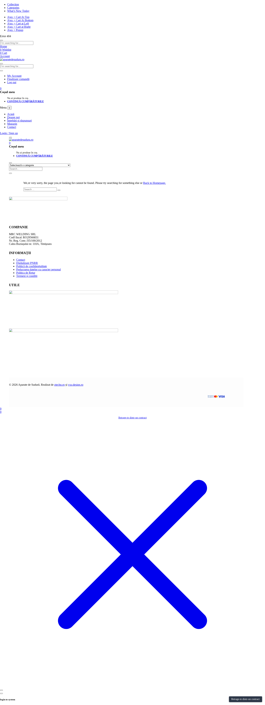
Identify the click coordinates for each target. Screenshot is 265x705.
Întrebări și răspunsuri (19, 120)
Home (3, 46)
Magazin (12, 123)
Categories (13, 7)
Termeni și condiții (26, 275)
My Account (14, 75)
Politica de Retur (25, 272)
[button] (0, 88)
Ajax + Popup (15, 30)
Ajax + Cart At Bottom (20, 20)
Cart (3, 52)
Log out (11, 82)
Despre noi (13, 117)
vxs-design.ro (75, 384)
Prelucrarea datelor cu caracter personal (38, 269)
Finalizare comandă (18, 79)
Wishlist (5, 49)
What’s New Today (18, 10)
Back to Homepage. (154, 182)
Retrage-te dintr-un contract (132, 417)
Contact (11, 127)
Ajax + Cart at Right (18, 26)
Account (5, 56)
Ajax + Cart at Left (18, 23)
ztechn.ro (59, 384)
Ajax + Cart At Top (18, 17)
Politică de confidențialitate (31, 266)
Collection (13, 4)
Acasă (10, 114)
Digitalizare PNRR (27, 263)
